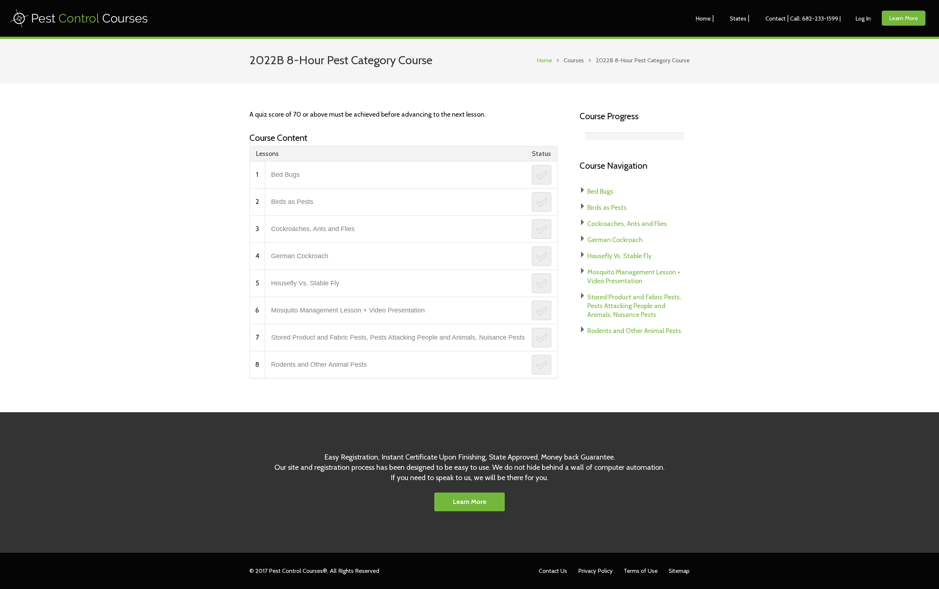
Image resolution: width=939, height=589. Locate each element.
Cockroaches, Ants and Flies (313, 229)
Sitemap (679, 570)
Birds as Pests (292, 201)
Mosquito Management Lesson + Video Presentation (348, 310)
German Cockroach (299, 256)
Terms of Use (641, 570)
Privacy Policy (595, 570)
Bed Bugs (285, 174)
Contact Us (553, 570)
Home (544, 60)
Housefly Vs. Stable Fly (305, 283)
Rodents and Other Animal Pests (319, 364)
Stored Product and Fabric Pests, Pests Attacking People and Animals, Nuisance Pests (398, 337)
